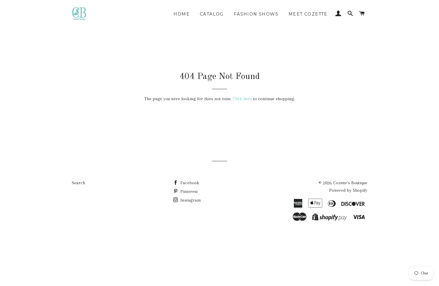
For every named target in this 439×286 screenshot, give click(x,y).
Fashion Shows (256, 14)
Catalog (212, 14)
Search (78, 182)
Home (182, 14)
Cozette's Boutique (350, 182)
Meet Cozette (308, 14)
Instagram (190, 200)
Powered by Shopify (348, 190)
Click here (242, 98)
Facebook (189, 182)
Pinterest (188, 191)
